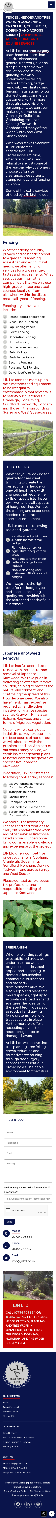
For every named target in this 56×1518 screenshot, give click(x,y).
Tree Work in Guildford (39, 1482)
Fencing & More (11, 1446)
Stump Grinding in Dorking (16, 1491)
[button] (51, 4)
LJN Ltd (30, 194)
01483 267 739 (21, 1248)
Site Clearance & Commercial (18, 1437)
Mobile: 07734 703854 (15, 1467)
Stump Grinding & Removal (17, 1441)
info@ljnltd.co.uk (23, 1261)
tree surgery (39, 50)
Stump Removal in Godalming (27, 1487)
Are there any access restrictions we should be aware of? (27, 1189)
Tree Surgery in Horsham (23, 1495)
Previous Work (10, 1411)
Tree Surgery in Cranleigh (16, 1482)
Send (9, 1221)
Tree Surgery (10, 1432)
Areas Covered (11, 1406)
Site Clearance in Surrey (41, 1491)
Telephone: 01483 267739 (17, 1472)
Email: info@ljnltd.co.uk (15, 1463)
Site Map (40, 1495)
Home (6, 1402)
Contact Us (9, 1415)
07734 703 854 (22, 1236)
